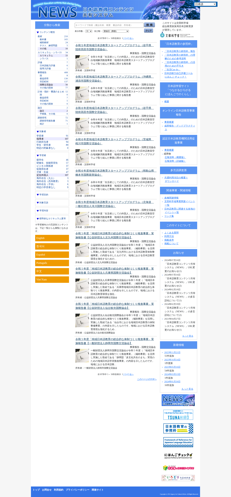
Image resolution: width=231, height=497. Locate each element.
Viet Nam (41, 279)
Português (41, 262)
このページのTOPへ (147, 379)
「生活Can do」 (172, 69)
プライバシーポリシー (77, 490)
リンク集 (169, 216)
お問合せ (47, 490)
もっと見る (187, 336)
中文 (39, 271)
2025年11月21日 (172, 352)
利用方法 (169, 236)
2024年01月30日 (172, 381)
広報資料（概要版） (175, 157)
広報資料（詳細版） (175, 161)
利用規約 (58, 490)
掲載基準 (169, 240)
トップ (36, 490)
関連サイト (98, 490)
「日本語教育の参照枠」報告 (179, 51)
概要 (166, 101)
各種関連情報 (171, 197)
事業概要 (169, 122)
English (40, 238)
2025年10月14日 (172, 359)
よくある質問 (171, 232)
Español (40, 254)
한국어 (40, 246)
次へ (132, 38)
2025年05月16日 (172, 367)
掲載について (171, 243)
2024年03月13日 (172, 374)
